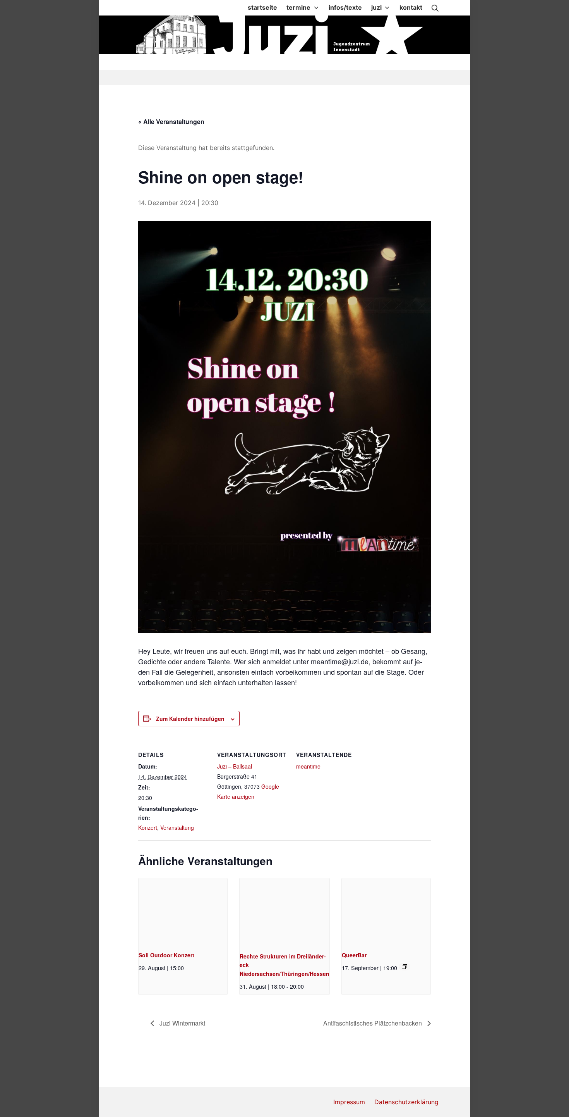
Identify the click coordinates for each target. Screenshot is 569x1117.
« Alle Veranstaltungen (171, 121)
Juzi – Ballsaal (234, 766)
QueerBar (354, 955)
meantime (308, 766)
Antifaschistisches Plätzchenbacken (373, 1023)
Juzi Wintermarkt (181, 1023)
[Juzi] (285, 35)
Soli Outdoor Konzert (166, 955)
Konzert (147, 827)
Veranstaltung (177, 827)
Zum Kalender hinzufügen (190, 718)
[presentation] (183, 911)
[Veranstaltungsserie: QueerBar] (404, 966)
